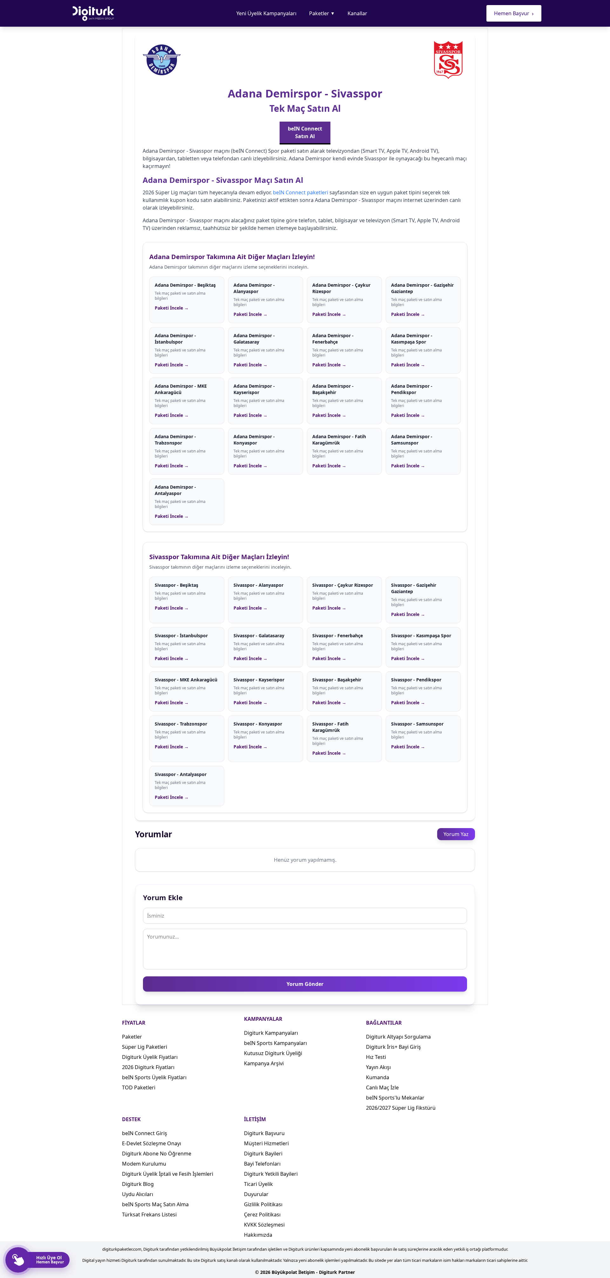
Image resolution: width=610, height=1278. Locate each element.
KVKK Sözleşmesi (264, 1224)
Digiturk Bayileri (263, 1153)
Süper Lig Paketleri (144, 1046)
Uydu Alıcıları (137, 1194)
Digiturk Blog (138, 1184)
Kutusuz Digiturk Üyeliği (273, 1053)
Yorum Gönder (305, 983)
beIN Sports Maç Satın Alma (155, 1204)
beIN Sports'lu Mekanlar (395, 1097)
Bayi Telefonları (262, 1163)
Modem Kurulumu (144, 1163)
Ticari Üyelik (258, 1184)
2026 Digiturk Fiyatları (148, 1067)
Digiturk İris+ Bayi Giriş (393, 1046)
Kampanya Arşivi (264, 1063)
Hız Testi (376, 1057)
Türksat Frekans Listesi (149, 1214)
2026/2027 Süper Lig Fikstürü (401, 1107)
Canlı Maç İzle (382, 1087)
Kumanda (377, 1077)
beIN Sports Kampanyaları (275, 1043)
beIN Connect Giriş (144, 1133)
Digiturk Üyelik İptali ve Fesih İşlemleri (167, 1173)
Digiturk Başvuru (264, 1133)
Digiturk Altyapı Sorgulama (398, 1036)
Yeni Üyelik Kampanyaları (266, 13)
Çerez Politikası (262, 1214)
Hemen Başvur (514, 13)
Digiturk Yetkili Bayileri (271, 1173)
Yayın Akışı (378, 1067)
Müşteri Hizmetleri (266, 1143)
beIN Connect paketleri (300, 192)
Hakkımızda (258, 1234)
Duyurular (256, 1194)
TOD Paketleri (138, 1087)
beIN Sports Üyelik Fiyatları (154, 1077)
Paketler (322, 13)
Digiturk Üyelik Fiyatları (150, 1057)
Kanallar (357, 13)
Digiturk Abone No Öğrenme (156, 1153)
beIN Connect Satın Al (305, 132)
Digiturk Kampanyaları (271, 1032)
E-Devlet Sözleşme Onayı (151, 1143)
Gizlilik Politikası (263, 1204)
